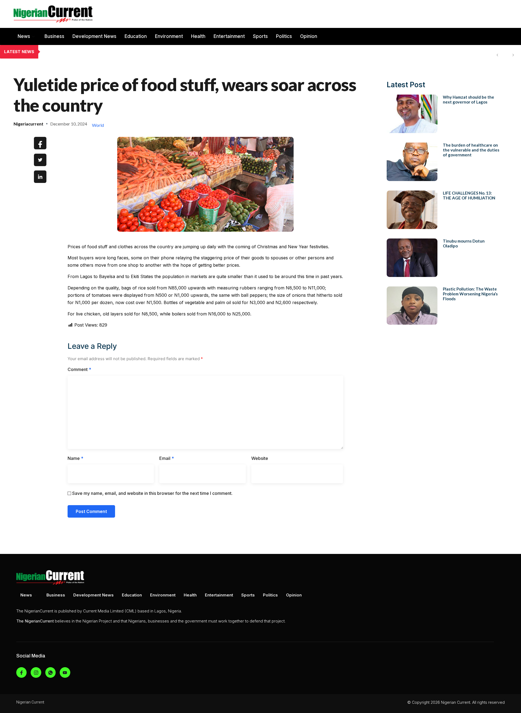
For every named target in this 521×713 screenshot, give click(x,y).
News (24, 36)
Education (136, 36)
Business (54, 36)
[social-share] (40, 143)
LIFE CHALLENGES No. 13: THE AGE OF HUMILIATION (469, 195)
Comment (79, 369)
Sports (260, 36)
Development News (94, 36)
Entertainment (229, 36)
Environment (169, 36)
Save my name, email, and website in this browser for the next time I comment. (152, 493)
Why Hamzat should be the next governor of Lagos (468, 99)
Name (75, 458)
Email (166, 458)
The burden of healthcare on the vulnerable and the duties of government (120, 51)
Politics (284, 36)
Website (259, 458)
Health (198, 36)
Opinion (308, 36)
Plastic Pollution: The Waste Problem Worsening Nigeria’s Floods (470, 293)
